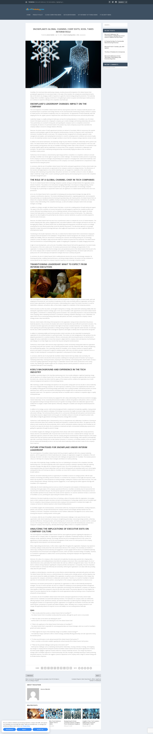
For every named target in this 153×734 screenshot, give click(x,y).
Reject (24, 729)
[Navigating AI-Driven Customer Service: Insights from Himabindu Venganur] (72, 714)
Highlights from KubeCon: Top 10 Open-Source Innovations (53, 722)
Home (28, 15)
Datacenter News (70, 15)
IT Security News (105, 15)
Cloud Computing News (53, 15)
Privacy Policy (26, 726)
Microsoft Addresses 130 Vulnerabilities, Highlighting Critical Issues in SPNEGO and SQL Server (114, 36)
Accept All (40, 729)
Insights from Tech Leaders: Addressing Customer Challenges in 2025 (91, 722)
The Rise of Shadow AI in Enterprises (115, 52)
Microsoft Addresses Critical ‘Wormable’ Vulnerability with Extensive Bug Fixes (113, 57)
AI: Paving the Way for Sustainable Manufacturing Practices (114, 41)
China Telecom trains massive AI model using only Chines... (50, 2)
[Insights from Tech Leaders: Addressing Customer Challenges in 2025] (91, 714)
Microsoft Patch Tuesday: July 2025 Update (114, 47)
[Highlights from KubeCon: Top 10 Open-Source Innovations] (54, 714)
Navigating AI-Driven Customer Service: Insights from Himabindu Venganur (72, 722)
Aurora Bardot (50, 35)
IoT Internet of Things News (88, 15)
